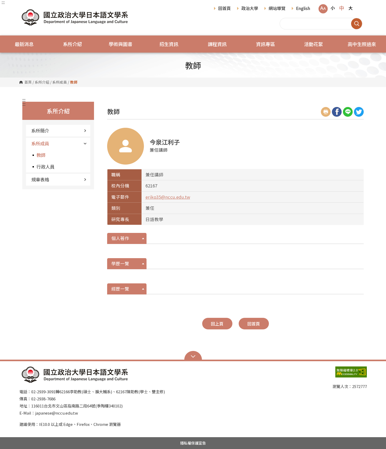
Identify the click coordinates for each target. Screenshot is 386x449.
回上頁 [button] (217, 323)
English (303, 8)
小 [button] (333, 8)
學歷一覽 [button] (120, 263)
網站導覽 (277, 8)
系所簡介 (40, 130)
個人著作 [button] (120, 238)
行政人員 (45, 166)
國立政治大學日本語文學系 (24, 10)
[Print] (326, 112)
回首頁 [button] (253, 323)
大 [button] (350, 8)
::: (3, 2)
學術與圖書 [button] (120, 43)
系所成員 (59, 82)
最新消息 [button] (24, 43)
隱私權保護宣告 (193, 443)
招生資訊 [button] (168, 43)
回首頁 (224, 8)
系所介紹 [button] (72, 43)
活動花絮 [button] (313, 43)
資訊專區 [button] (265, 43)
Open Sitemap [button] (193, 356)
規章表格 (40, 179)
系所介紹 (42, 82)
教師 (40, 155)
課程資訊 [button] (217, 43)
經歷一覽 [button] (120, 288)
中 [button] (341, 8)
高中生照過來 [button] (362, 43)
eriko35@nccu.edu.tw (167, 197)
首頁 (28, 82)
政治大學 (249, 8)
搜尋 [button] (356, 23)
